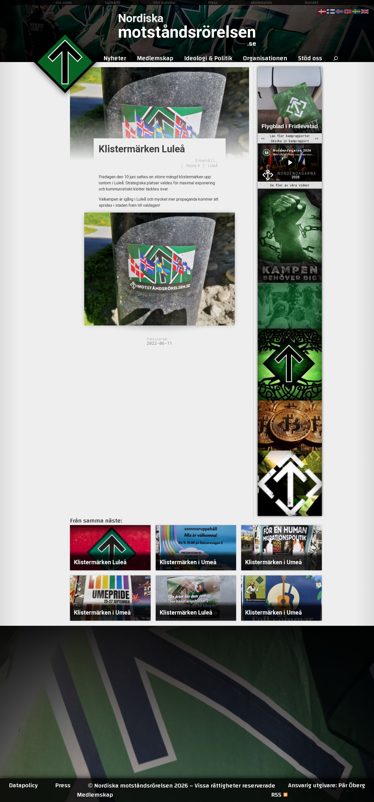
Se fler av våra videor (290, 185)
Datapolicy (23, 785)
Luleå (213, 165)
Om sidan (64, 2)
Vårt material (164, 2)
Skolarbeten (261, 2)
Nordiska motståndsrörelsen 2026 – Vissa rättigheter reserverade (181, 785)
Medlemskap (95, 794)
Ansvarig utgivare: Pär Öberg (326, 785)
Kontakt (311, 2)
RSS (276, 794)
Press (213, 2)
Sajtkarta (112, 2)
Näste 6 (193, 165)
